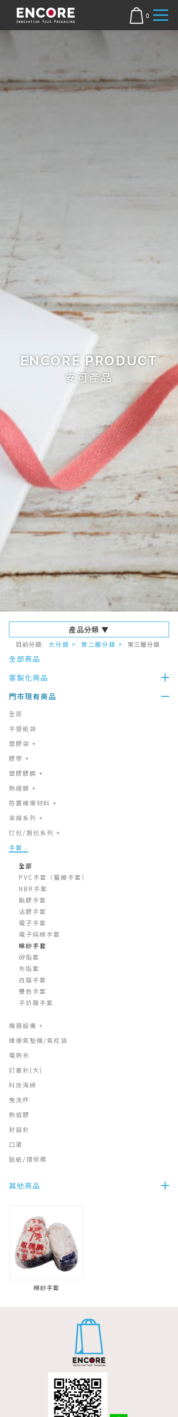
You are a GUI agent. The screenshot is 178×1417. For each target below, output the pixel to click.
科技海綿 (23, 1084)
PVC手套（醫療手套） (54, 877)
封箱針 (19, 1129)
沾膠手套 (32, 911)
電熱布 (19, 1055)
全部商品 (25, 658)
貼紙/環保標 (28, 1159)
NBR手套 (33, 888)
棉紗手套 (32, 945)
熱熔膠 (19, 1114)
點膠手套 (32, 900)
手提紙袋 (23, 728)
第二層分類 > (102, 644)
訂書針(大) (26, 1070)
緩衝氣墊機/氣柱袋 (38, 1040)
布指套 (29, 968)
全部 (16, 713)
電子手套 (32, 922)
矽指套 (29, 957)
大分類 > (62, 644)
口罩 (16, 1144)
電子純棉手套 (39, 934)
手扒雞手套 (36, 1002)
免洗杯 (19, 1099)
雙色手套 (32, 991)
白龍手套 (32, 979)
